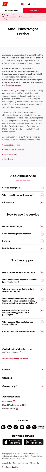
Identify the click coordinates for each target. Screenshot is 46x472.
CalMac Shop (8, 408)
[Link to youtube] (22, 427)
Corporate (7, 401)
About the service (12, 145)
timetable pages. (13, 85)
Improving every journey (15, 358)
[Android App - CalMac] (34, 442)
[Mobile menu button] (41, 3)
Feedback (8, 159)
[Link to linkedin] (9, 427)
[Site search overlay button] (35, 4)
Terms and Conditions (20, 463)
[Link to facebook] (3, 427)
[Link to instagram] (15, 427)
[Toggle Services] (42, 378)
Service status (13, 10)
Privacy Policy (35, 463)
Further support (11, 154)
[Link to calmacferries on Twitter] (28, 427)
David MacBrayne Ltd (12, 405)
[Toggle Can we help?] (42, 386)
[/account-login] (29, 4)
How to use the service (14, 149)
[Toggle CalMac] (42, 369)
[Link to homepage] (5, 4)
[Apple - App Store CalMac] (12, 442)
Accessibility (6, 463)
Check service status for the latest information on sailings (18, 18)
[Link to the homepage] (23, 350)
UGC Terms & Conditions (10, 467)
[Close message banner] (42, 17)
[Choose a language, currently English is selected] (22, 4)
